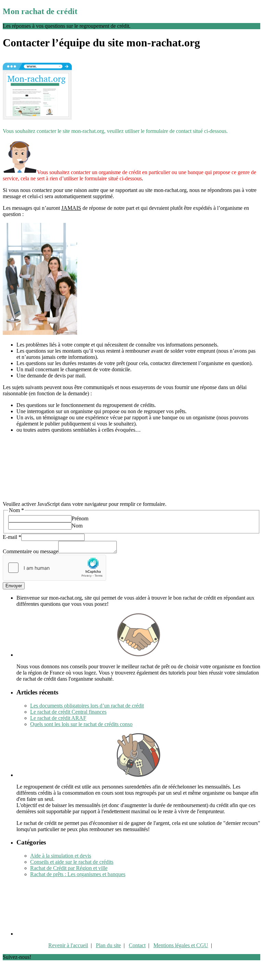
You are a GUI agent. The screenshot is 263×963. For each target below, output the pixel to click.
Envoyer (13, 585)
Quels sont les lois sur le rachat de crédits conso (81, 724)
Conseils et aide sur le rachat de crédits (71, 862)
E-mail (12, 537)
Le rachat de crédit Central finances (68, 712)
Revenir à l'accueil (68, 945)
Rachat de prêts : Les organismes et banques (77, 874)
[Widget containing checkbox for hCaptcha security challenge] (54, 568)
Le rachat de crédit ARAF (58, 718)
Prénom (80, 518)
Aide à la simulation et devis (60, 856)
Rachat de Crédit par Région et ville (69, 868)
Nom (77, 526)
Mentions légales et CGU (180, 945)
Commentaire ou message (30, 551)
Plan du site (108, 945)
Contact (137, 945)
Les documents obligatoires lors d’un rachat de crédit (87, 706)
